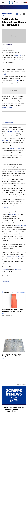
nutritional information (13, 131)
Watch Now (23, 2)
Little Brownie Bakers (7, 122)
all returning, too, (21, 225)
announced (18, 55)
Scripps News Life (7, 14)
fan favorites (12, 214)
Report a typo (6, 281)
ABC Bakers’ (5, 140)
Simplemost (5, 269)
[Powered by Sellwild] (24, 384)
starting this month (7, 107)
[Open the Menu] (2, 2)
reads (18, 80)
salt (5, 74)
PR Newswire (9, 44)
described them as (15, 148)
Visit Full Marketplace (21, 292)
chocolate (16, 171)
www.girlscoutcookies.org (15, 257)
